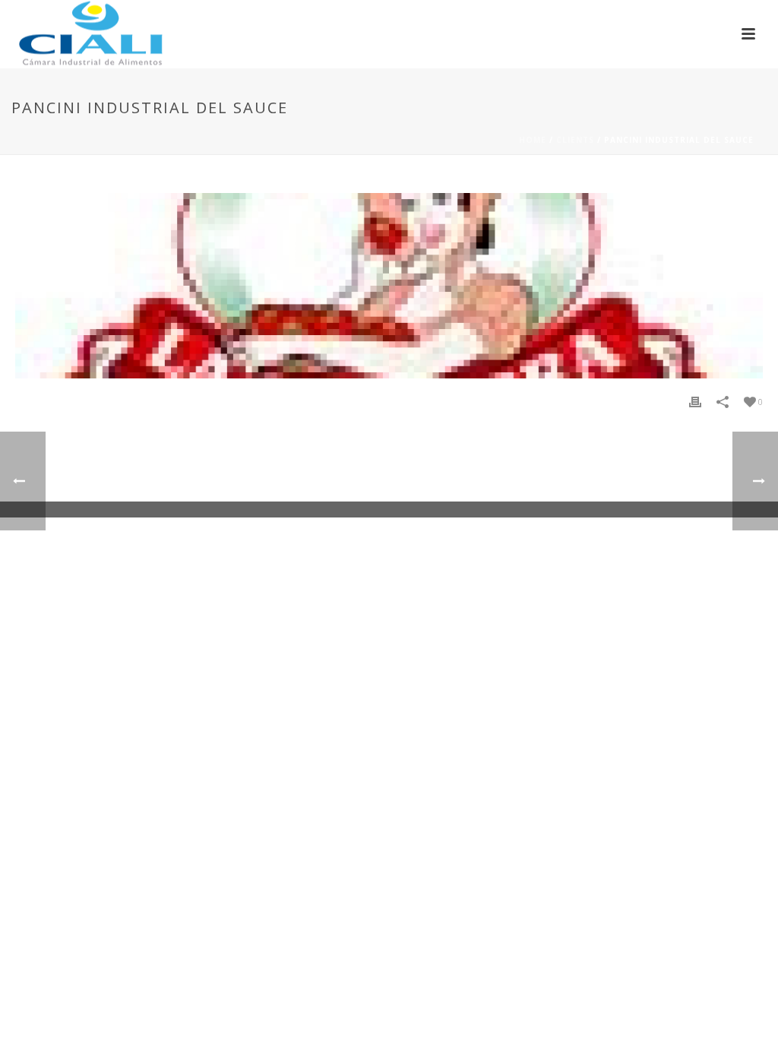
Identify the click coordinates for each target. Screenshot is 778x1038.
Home (532, 139)
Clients (575, 139)
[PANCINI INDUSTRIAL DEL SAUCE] (389, 285)
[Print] (695, 402)
